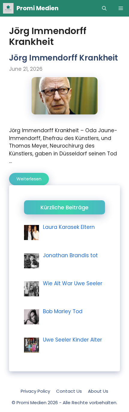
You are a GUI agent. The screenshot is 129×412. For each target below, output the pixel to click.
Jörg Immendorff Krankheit (63, 57)
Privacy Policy (35, 391)
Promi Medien (37, 8)
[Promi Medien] (8, 8)
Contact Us (69, 391)
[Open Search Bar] (104, 8)
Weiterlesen (28, 179)
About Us (98, 391)
